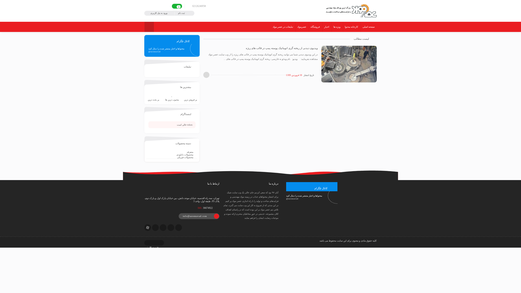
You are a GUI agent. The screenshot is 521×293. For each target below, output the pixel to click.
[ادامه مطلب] (206, 75)
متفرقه (190, 152)
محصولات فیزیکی (185, 157)
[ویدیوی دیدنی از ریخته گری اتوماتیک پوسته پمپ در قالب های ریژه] (349, 64)
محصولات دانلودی (184, 154)
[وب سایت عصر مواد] (351, 10)
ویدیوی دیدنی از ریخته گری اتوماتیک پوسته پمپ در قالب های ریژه (282, 48)
